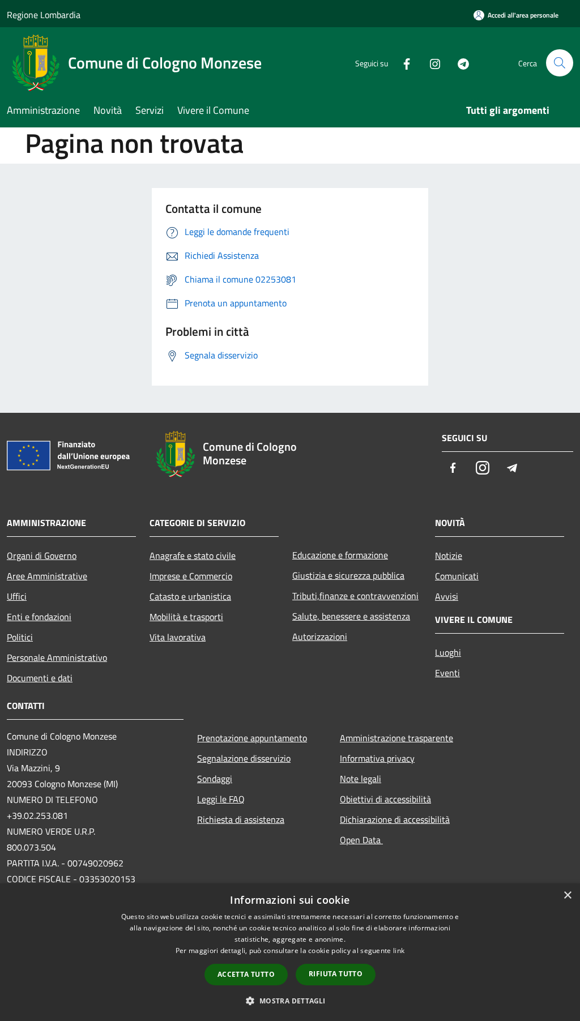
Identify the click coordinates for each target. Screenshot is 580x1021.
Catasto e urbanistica (190, 596)
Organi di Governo (41, 555)
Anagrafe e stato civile (193, 555)
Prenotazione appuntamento (252, 738)
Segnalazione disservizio (244, 758)
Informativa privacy (377, 758)
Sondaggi (214, 778)
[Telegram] (458, 62)
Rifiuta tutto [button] (335, 974)
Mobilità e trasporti (186, 616)
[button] (289, 1000)
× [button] (567, 895)
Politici (20, 637)
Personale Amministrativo (57, 657)
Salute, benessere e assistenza (351, 616)
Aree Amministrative (47, 576)
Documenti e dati (39, 678)
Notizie (448, 555)
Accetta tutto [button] (246, 974)
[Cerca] (559, 62)
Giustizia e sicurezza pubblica (348, 575)
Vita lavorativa (178, 637)
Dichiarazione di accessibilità (395, 819)
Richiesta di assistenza (240, 819)
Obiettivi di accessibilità (385, 799)
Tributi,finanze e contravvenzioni (355, 596)
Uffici (17, 596)
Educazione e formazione (340, 555)
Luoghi (448, 652)
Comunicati (457, 576)
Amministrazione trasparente (396, 738)
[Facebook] (402, 62)
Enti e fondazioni (39, 616)
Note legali (360, 778)
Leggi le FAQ (221, 799)
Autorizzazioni (319, 636)
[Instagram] (430, 62)
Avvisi (446, 596)
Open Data (361, 840)
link (398, 950)
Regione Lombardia (43, 15)
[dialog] (290, 952)
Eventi (447, 673)
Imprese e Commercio (191, 576)
